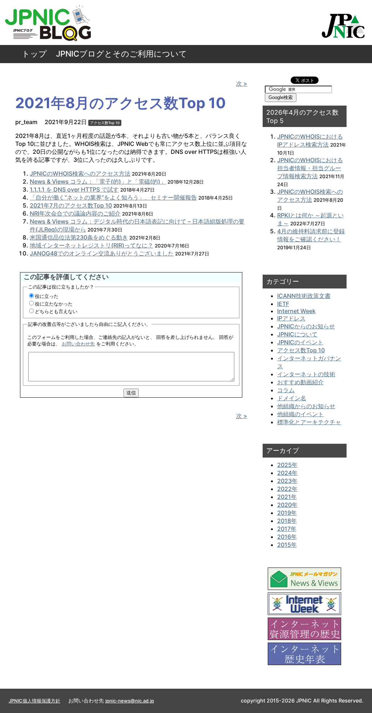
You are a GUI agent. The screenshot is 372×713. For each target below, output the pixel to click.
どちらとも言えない (56, 311)
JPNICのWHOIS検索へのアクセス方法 (80, 173)
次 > (241, 83)
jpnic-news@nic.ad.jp (129, 701)
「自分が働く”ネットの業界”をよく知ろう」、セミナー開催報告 (113, 197)
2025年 (287, 464)
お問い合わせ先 (78, 344)
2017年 (286, 528)
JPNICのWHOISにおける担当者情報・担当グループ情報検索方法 (310, 168)
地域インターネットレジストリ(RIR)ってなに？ (91, 245)
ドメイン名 (291, 398)
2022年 (287, 488)
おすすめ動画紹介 (300, 382)
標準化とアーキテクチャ (309, 422)
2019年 (287, 512)
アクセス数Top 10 (105, 123)
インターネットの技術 (306, 374)
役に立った (46, 296)
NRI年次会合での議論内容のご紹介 (75, 213)
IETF (283, 303)
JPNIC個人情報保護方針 (34, 701)
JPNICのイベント (300, 342)
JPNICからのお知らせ (306, 326)
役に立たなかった (54, 304)
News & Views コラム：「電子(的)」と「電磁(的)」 (98, 181)
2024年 (287, 472)
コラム (286, 390)
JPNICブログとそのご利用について (121, 53)
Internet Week (296, 311)
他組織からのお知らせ (306, 406)
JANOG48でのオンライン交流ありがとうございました (102, 253)
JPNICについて (297, 334)
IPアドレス (291, 318)
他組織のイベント (300, 414)
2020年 (287, 504)
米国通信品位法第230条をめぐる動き (79, 237)
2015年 (287, 544)
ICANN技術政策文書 (304, 295)
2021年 (287, 496)
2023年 (287, 480)
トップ (34, 53)
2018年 (287, 520)
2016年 (287, 536)
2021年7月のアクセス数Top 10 (71, 205)
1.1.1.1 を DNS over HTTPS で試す (74, 189)
